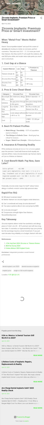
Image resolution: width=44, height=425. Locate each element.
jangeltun (26, 421)
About (16, 10)
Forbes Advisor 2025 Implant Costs (18, 248)
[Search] (41, 4)
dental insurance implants (30, 266)
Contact (26, 10)
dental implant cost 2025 (11, 266)
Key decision (14, 3)
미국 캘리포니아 (13, 275)
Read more (37, 355)
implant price (7, 270)
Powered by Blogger (23, 417)
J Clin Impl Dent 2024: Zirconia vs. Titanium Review (23, 243)
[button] (41, 18)
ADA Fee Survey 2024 (13, 246)
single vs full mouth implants (23, 270)
